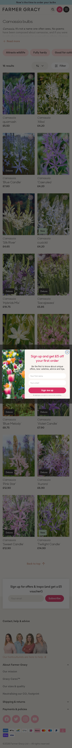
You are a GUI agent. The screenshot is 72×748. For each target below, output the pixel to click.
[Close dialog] (67, 352)
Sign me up (47, 390)
